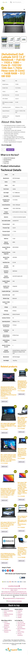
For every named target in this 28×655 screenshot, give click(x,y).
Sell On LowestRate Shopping (7, 623)
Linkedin (19, 617)
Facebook (19, 611)
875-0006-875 (9, 593)
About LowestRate (8, 611)
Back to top (14, 605)
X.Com (19, 612)
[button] (24, 9)
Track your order (21, 623)
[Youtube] (8, 571)
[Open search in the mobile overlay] (17, 2)
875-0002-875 (6, 592)
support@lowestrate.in (10, 598)
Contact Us (6, 615)
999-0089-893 (23, 593)
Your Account (20, 622)
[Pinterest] (13, 571)
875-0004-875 (20, 592)
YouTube (19, 615)
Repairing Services (8, 614)
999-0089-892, (16, 593)
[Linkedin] (10, 571)
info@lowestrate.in (20, 598)
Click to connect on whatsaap (14, 601)
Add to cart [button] (4, 401)
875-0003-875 (13, 592)
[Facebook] (3, 571)
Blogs (5, 612)
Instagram (19, 614)
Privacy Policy (20, 632)
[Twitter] (5, 571)
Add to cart (10, 149)
